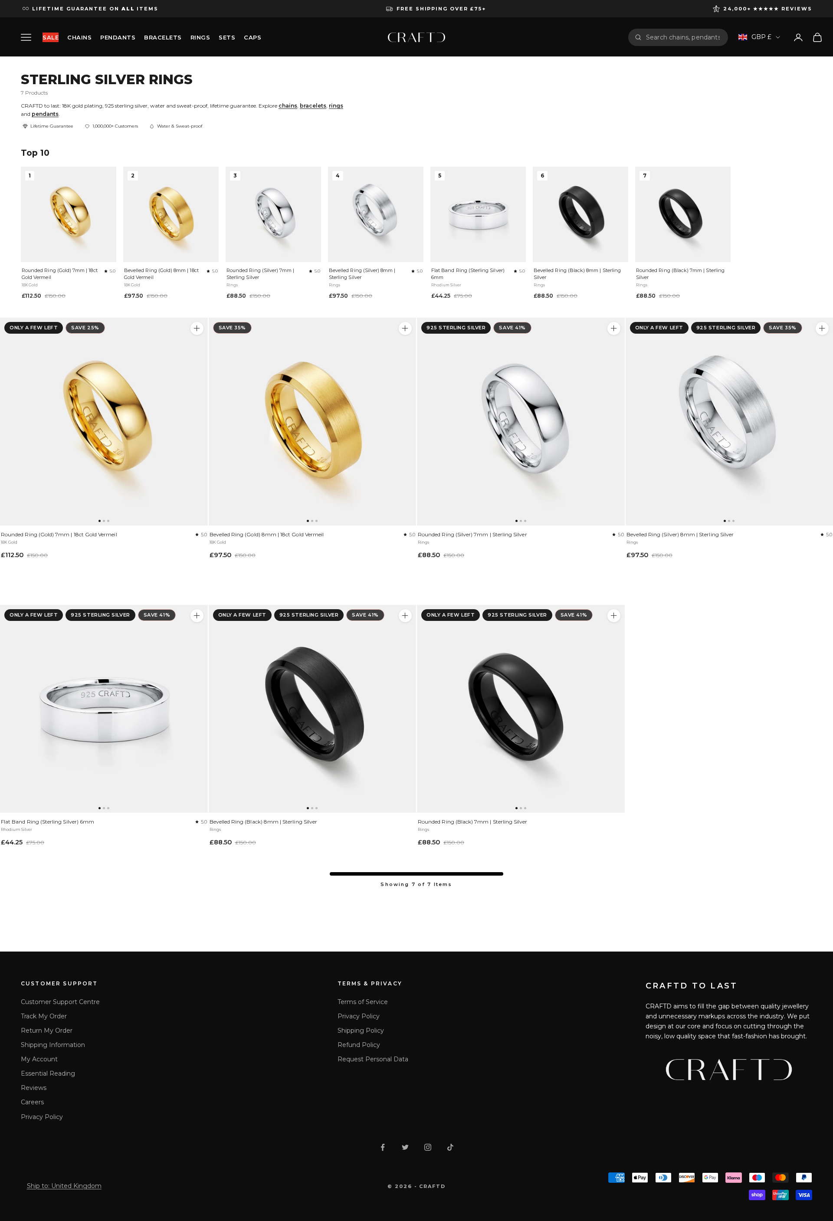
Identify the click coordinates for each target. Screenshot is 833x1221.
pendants (45, 114)
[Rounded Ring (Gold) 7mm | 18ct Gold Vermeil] (104, 421)
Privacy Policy (42, 1117)
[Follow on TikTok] (450, 1147)
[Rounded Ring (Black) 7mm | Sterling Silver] (521, 709)
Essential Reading (48, 1073)
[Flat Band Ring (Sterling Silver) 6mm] (104, 709)
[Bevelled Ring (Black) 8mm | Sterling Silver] (312, 709)
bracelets (313, 105)
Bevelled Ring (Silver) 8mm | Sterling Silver (362, 273)
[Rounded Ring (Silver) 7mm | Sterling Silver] (521, 421)
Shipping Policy (361, 1030)
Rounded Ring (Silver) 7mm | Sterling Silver (260, 273)
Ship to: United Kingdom (64, 1186)
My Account (39, 1059)
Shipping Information (53, 1045)
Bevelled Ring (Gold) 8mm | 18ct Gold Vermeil (161, 273)
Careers (32, 1102)
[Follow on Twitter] (405, 1147)
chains (288, 105)
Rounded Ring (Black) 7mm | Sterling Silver (680, 273)
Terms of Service (363, 1002)
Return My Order (46, 1030)
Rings (200, 37)
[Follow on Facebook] (382, 1147)
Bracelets (163, 37)
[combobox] (683, 37)
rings (336, 105)
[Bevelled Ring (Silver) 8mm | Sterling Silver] (822, 328)
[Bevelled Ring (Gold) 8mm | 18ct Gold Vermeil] (312, 421)
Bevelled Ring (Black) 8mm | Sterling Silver (577, 273)
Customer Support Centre (60, 1002)
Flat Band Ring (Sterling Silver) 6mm (468, 273)
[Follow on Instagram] (427, 1147)
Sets (227, 37)
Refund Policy (359, 1045)
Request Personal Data (373, 1059)
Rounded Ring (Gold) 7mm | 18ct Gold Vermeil (60, 273)
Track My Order (44, 1016)
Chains (79, 37)
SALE (51, 37)
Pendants (117, 37)
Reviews (33, 1088)
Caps (252, 37)
